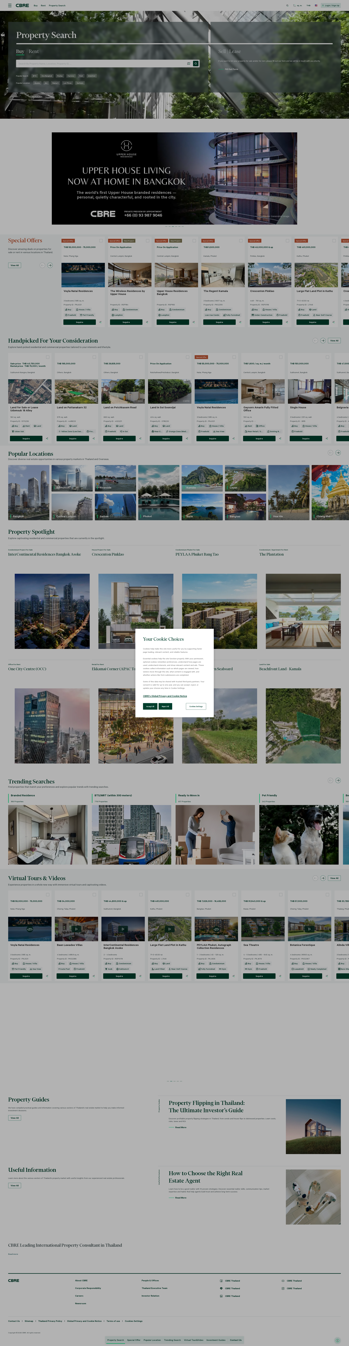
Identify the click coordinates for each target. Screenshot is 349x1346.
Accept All (150, 706)
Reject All (165, 706)
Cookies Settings (196, 706)
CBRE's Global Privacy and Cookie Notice (165, 695)
